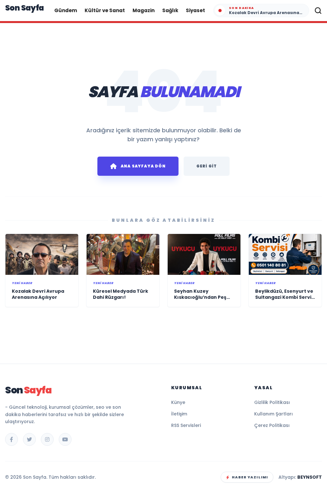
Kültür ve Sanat (105, 10)
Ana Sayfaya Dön (143, 166)
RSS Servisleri (186, 425)
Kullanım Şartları (273, 414)
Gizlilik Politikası (272, 402)
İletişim (179, 414)
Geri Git (206, 166)
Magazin (144, 10)
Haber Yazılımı (250, 477)
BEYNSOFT (309, 477)
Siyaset (195, 10)
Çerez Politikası (272, 425)
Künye (178, 402)
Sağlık (170, 10)
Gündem (65, 10)
